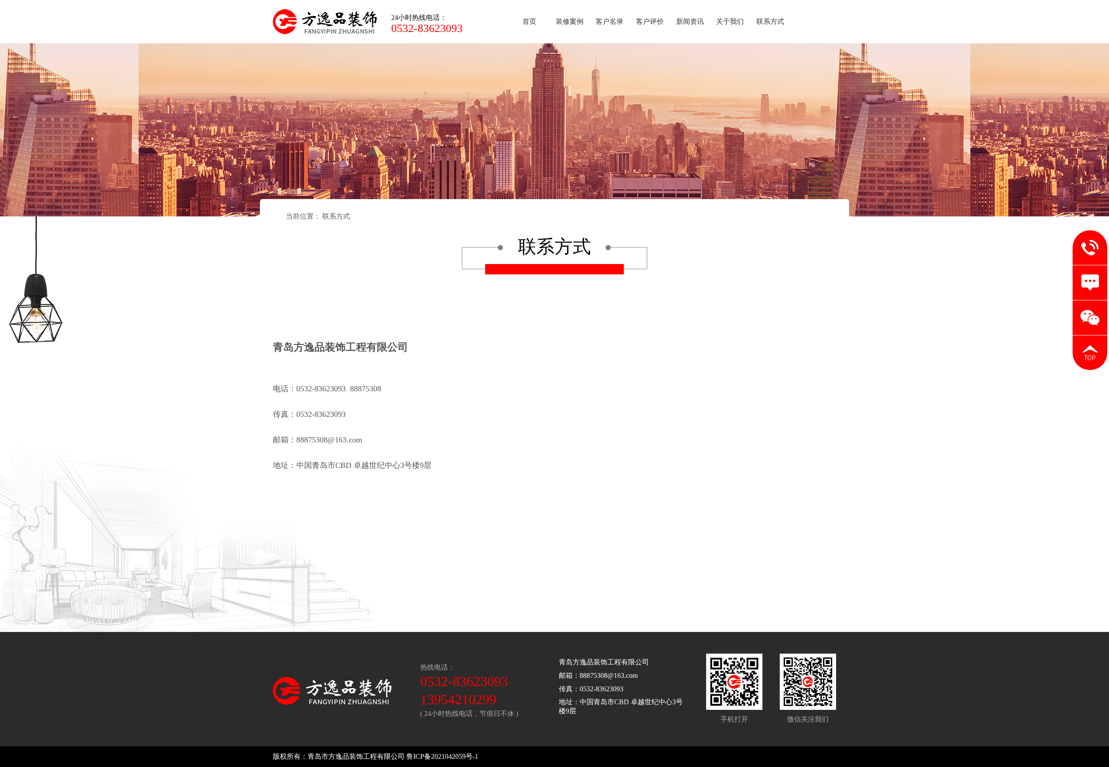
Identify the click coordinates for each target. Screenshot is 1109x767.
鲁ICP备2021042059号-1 (442, 756)
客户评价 (650, 21)
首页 (529, 21)
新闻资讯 (690, 21)
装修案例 (570, 21)
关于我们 (730, 21)
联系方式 (770, 21)
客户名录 (609, 21)
